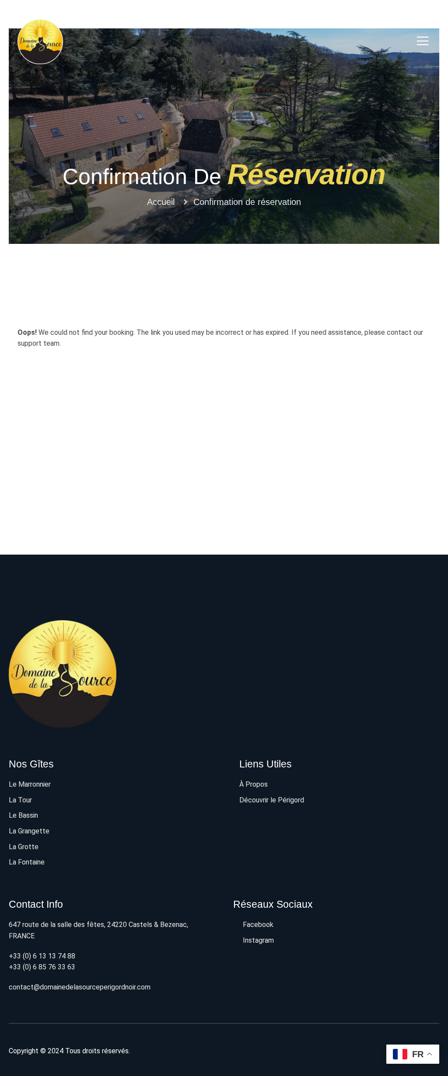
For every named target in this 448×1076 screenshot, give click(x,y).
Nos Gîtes (31, 764)
